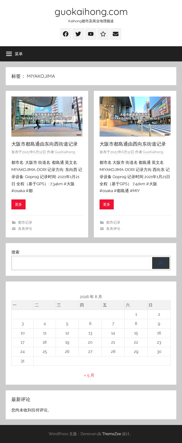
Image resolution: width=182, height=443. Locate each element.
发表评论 (25, 228)
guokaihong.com (91, 11)
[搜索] (160, 263)
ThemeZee (111, 434)
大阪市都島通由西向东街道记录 (133, 144)
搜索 (15, 252)
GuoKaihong (65, 152)
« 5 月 (89, 375)
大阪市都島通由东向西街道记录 (44, 144)
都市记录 (25, 222)
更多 (18, 204)
